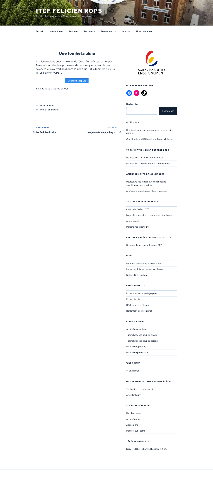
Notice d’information (136, 275)
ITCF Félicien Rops (69, 10)
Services (73, 31)
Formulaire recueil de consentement (144, 263)
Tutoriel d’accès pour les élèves (141, 335)
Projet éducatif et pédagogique (141, 293)
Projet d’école (133, 299)
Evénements (107, 31)
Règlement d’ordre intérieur (139, 310)
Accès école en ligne (136, 329)
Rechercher (168, 111)
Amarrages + (132, 221)
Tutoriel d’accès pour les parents (142, 340)
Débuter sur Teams (135, 430)
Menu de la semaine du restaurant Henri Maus (149, 215)
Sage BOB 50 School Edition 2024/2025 (146, 449)
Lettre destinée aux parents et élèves (144, 269)
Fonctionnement (134, 413)
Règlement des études (137, 305)
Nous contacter (144, 31)
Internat (126, 31)
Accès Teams (133, 419)
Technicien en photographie (140, 389)
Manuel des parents (136, 346)
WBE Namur (132, 370)
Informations (56, 31)
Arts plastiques (133, 395)
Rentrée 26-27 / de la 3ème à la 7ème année (148, 163)
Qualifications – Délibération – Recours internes (149, 139)
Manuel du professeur (137, 352)
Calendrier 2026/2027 (137, 209)
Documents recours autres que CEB (144, 245)
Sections (88, 31)
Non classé (47, 106)
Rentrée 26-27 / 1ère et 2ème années (144, 157)
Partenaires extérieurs (137, 226)
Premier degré (49, 110)
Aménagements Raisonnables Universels (146, 191)
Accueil (40, 31)
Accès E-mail (132, 424)
